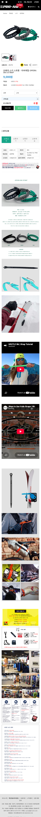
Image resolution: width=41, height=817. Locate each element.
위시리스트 (33, 108)
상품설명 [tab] (6, 140)
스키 (16, 13)
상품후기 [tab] (15, 140)
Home (5, 13)
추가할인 (19, 5)
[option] (20, 33)
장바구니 (20, 108)
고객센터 (36, 2)
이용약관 (22, 798)
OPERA (22, 13)
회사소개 (4, 798)
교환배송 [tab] (34, 140)
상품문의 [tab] (25, 140)
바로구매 (7, 108)
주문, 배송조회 (28, 2)
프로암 (11, 13)
